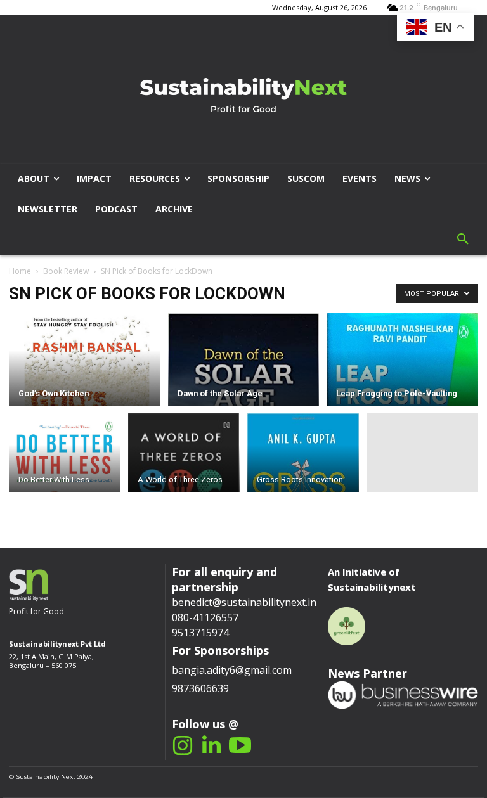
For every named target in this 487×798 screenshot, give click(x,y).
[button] (463, 239)
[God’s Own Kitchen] (84, 366)
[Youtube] (240, 746)
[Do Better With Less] (64, 455)
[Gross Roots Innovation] (303, 482)
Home (20, 271)
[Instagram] (183, 746)
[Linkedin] (211, 746)
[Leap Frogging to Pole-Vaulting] (402, 384)
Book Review (66, 271)
